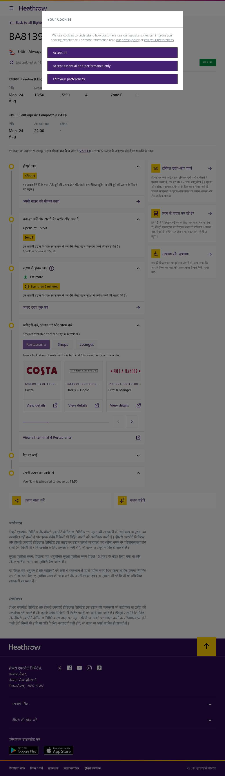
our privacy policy (128, 40)
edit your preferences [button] (159, 40)
